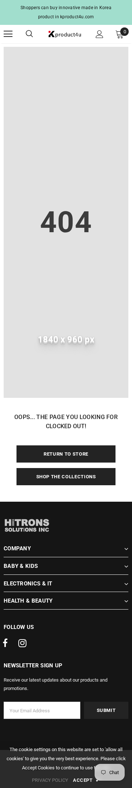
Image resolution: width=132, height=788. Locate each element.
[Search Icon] (37, 34)
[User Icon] (99, 34)
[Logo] (65, 34)
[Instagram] (22, 643)
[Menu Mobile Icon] (8, 34)
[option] (66, 12)
